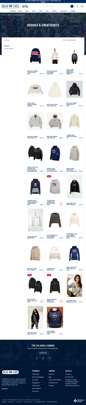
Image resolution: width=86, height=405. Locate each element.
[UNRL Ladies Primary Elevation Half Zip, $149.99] (35, 118)
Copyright (4, 401)
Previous (21, 1)
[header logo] (10, 372)
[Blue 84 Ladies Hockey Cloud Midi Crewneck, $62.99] (35, 86)
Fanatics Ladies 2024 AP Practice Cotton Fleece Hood (52, 170)
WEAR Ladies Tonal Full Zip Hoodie (32, 269)
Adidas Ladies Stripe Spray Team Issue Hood (71, 269)
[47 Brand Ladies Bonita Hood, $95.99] (55, 250)
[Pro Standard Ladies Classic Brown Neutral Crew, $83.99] (55, 217)
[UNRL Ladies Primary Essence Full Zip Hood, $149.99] (74, 86)
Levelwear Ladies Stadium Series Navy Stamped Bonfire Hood (32, 202)
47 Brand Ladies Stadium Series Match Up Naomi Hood (51, 202)
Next (64, 1)
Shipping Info (35, 383)
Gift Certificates (36, 388)
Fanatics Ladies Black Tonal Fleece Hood (32, 301)
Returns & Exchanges (38, 377)
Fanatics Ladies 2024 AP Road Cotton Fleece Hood (71, 170)
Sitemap (51, 385)
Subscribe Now (43, 353)
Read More (5, 388)
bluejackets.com (53, 383)
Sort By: (65, 40)
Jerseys (20, 11)
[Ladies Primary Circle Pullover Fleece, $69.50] (55, 314)
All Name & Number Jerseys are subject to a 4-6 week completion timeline (43, 1)
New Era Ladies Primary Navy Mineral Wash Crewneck (70, 71)
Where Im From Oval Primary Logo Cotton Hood (52, 301)
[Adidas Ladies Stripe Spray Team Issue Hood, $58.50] (74, 250)
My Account (35, 391)
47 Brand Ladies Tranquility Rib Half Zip (71, 136)
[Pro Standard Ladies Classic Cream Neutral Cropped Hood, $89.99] (74, 217)
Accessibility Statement (40, 401)
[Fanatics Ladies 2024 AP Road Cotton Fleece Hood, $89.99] (74, 150)
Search (71, 6)
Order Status (35, 374)
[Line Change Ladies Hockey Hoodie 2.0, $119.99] (74, 183)
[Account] (77, 6)
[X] (49, 358)
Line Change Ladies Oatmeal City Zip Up (71, 301)
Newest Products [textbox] (71, 40)
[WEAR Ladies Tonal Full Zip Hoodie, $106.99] (35, 250)
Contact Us (68, 374)
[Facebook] (36, 358)
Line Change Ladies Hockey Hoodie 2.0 (71, 204)
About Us (51, 374)
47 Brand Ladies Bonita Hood (51, 269)
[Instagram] (43, 358)
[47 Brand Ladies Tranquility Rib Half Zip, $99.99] (74, 118)
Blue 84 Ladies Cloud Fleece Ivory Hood (52, 105)
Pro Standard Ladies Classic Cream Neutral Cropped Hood (71, 236)
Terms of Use (19, 401)
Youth (40, 11)
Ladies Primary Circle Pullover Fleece (51, 333)
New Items (13, 11)
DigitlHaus (37, 399)
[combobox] (74, 40)
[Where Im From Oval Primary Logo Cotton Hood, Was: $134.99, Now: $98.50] (55, 282)
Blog (50, 377)
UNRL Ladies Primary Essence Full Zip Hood (71, 104)
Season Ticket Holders (55, 380)
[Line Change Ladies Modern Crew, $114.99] (35, 217)
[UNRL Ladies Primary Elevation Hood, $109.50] (55, 118)
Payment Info (36, 385)
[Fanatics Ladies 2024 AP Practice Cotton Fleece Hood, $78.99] (55, 150)
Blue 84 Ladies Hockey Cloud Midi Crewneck (32, 104)
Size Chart (35, 380)
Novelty (54, 11)
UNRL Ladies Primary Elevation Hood (52, 137)
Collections (63, 11)
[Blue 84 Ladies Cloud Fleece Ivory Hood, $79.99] (55, 86)
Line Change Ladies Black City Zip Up (32, 333)
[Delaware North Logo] (78, 400)
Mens (27, 11)
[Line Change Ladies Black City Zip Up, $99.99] (35, 314)
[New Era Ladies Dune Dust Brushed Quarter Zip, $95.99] (55, 52)
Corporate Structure (28, 401)
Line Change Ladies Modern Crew (32, 237)
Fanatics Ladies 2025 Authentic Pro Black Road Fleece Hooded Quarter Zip (32, 169)
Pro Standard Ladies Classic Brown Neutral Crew (52, 237)
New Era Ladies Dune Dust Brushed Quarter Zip (52, 72)
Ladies (34, 11)
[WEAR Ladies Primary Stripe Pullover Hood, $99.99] (35, 52)
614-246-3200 (69, 377)
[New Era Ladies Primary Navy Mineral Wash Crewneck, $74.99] (74, 52)
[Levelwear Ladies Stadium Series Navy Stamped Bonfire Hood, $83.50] (35, 183)
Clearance (72, 11)
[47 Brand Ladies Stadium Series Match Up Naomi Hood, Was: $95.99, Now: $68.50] (55, 183)
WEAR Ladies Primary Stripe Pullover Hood (32, 72)
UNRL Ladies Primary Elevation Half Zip (32, 137)
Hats (47, 11)
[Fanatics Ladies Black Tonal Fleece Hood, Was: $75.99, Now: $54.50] (35, 282)
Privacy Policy (11, 401)
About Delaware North (52, 401)
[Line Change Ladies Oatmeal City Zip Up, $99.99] (74, 282)
